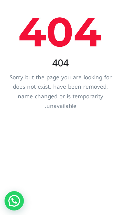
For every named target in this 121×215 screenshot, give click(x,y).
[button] (14, 200)
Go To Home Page (60, 128)
